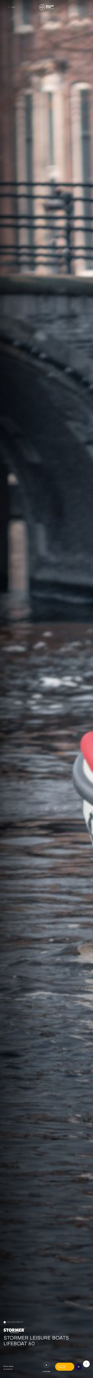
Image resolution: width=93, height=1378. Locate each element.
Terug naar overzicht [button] (15, 1322)
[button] (11, 7)
